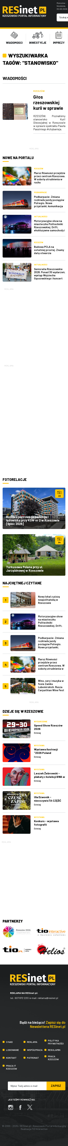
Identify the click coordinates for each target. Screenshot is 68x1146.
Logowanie (12, 1049)
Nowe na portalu (18, 158)
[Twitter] (31, 1109)
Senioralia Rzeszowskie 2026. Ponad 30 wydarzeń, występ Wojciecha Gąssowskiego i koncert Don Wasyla (49, 275)
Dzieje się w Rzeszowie (23, 711)
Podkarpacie (40, 192)
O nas (9, 1041)
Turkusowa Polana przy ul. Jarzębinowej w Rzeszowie (25, 568)
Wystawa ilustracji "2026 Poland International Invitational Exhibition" (48, 754)
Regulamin (54, 1049)
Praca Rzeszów (53, 1058)
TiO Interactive (39, 1128)
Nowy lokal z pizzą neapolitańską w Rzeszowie (49, 599)
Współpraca (35, 1049)
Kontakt (11, 1057)
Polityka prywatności (56, 1042)
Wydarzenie (40, 721)
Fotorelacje (15, 479)
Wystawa (39, 745)
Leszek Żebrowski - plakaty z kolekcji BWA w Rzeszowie (49, 777)
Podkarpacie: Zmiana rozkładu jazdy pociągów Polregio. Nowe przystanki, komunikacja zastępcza (49, 203)
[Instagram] (12, 1109)
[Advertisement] (34, 325)
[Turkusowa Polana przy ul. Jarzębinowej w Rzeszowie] (34, 555)
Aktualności (40, 216)
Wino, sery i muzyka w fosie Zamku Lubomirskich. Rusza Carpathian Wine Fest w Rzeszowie (51, 687)
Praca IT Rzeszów (11, 1067)
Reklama (32, 1041)
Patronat (33, 1057)
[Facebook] (22, 1109)
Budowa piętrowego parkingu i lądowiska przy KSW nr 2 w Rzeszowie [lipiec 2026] (32, 520)
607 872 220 (21, 997)
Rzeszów (39, 90)
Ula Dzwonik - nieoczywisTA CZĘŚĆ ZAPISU (47, 800)
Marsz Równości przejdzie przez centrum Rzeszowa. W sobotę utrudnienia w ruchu (49, 177)
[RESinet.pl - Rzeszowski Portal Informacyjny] (24, 16)
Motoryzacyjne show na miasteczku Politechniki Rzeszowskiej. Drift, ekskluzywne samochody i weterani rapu (49, 227)
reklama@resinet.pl (48, 997)
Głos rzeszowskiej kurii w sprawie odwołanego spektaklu (48, 108)
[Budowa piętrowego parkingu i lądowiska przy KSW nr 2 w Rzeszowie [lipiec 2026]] (34, 508)
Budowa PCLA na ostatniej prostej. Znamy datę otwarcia (49, 250)
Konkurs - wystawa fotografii (46, 822)
